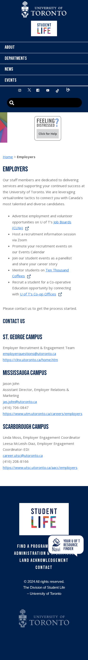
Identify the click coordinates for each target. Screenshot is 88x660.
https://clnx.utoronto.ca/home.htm (30, 359)
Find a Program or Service (44, 546)
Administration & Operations (44, 553)
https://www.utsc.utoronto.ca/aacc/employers (40, 467)
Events (10, 80)
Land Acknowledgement (44, 560)
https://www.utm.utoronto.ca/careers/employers (42, 413)
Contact (44, 567)
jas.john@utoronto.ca (20, 401)
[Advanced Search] (44, 102)
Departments (16, 58)
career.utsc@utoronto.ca (23, 455)
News (9, 69)
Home (8, 156)
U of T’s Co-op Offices (38, 294)
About (10, 47)
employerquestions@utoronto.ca (29, 353)
